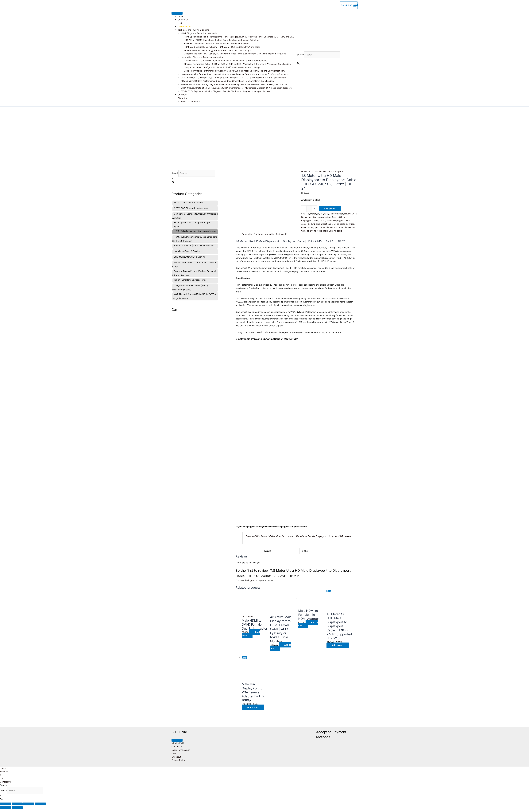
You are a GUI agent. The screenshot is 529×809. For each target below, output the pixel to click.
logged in (252, 580)
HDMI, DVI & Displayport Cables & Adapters (322, 171)
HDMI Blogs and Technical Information (199, 33)
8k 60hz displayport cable (320, 224)
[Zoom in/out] (5, 804)
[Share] (28, 804)
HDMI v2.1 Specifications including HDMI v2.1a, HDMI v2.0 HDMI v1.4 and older (222, 47)
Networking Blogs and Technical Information (202, 57)
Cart (174, 753)
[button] (178, 743)
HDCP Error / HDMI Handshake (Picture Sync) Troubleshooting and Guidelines (222, 40)
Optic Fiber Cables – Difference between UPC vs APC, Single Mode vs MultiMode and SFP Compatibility (234, 70)
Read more (251, 634)
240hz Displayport (335, 220)
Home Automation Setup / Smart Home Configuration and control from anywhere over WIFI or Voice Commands (235, 74)
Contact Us (183, 19)
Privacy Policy (178, 760)
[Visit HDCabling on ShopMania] (275, 731)
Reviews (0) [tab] (281, 234)
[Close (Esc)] (40, 804)
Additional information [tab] (264, 234)
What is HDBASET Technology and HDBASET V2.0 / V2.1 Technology (217, 50)
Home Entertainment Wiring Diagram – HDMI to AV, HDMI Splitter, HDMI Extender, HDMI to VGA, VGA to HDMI (234, 84)
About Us (182, 98)
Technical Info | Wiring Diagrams (193, 30)
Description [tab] (247, 234)
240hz (322, 220)
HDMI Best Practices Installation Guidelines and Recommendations (216, 43)
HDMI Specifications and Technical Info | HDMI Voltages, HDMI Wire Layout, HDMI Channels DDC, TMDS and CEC (239, 36)
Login (180, 23)
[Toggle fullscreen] (17, 804)
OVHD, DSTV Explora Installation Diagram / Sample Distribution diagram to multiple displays (225, 91)
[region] (264, 134)
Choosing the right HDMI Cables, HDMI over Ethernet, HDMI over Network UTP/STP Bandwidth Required (235, 53)
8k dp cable (339, 224)
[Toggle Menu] (177, 13)
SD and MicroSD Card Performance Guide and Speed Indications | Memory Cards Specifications (227, 81)
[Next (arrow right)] (17, 807)
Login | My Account (181, 750)
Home (180, 16)
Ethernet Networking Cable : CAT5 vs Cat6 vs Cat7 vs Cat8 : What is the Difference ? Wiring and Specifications (237, 64)
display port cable (316, 227)
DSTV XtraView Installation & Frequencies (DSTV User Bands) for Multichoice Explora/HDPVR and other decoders (236, 88)
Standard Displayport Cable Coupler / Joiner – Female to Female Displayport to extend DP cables (298, 536)
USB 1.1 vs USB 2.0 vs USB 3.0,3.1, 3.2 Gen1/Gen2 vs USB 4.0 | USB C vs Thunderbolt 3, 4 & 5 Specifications (233, 77)
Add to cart (329, 208)
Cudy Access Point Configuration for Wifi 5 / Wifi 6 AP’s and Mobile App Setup (222, 67)
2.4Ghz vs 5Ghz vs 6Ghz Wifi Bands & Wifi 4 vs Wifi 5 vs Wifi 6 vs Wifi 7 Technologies (225, 60)
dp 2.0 (310, 230)
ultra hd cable (335, 230)
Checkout (182, 94)
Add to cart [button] (280, 646)
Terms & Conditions (190, 101)
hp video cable (321, 230)
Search (300, 54)
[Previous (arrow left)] (5, 807)
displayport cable (334, 227)
